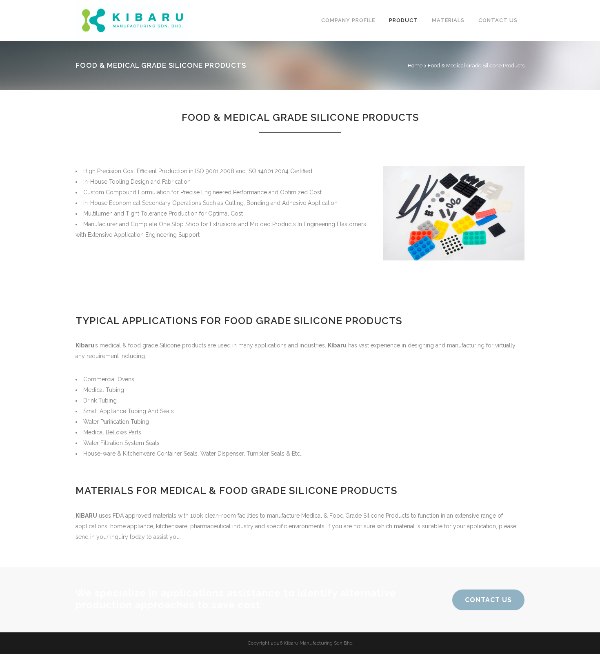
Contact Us (488, 600)
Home (415, 65)
